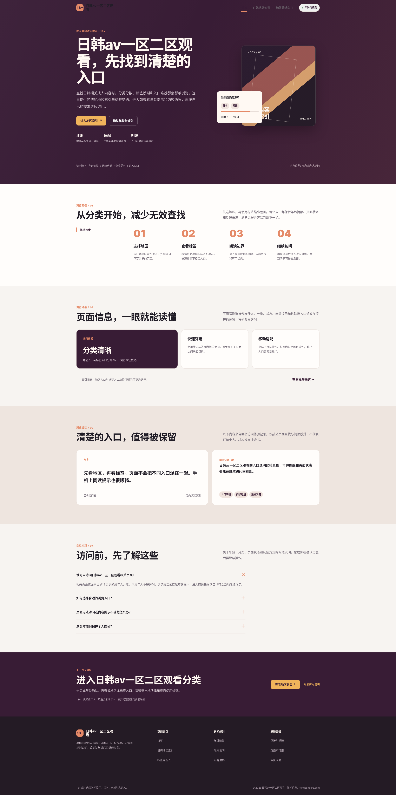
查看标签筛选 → (303, 379)
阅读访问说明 (312, 684)
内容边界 (219, 760)
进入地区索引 (91, 120)
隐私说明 (219, 750)
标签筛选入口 (284, 7)
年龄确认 (219, 740)
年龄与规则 (311, 7)
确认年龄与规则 (123, 120)
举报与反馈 (277, 740)
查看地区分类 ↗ (285, 684)
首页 (244, 7)
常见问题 (275, 760)
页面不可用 (277, 750)
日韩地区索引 (261, 7)
